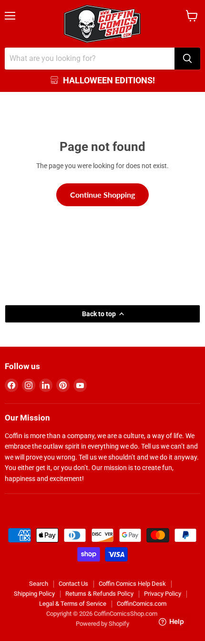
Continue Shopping (102, 194)
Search (38, 583)
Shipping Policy (34, 593)
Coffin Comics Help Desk (132, 583)
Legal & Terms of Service (72, 603)
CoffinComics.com (141, 603)
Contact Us (73, 583)
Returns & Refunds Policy (99, 593)
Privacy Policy (162, 593)
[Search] (187, 59)
